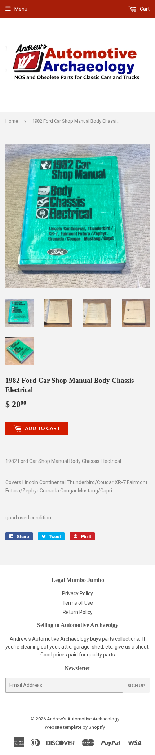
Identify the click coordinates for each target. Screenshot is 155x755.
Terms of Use (77, 603)
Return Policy (78, 612)
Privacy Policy (77, 593)
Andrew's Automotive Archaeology (83, 719)
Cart (144, 9)
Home (11, 121)
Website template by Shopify (75, 727)
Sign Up (136, 685)
